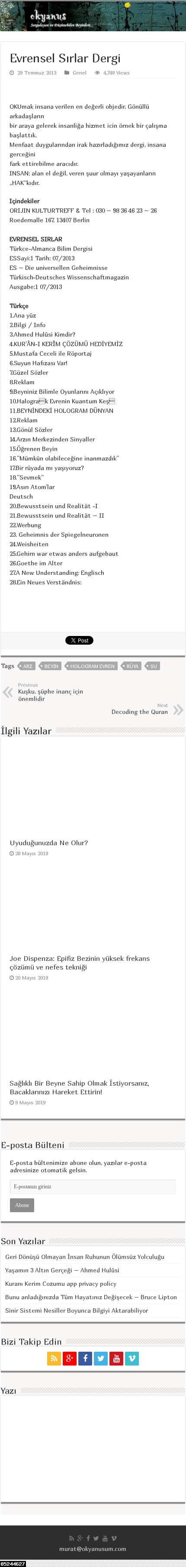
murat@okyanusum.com (92, 1548)
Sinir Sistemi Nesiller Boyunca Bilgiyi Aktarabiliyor (76, 1310)
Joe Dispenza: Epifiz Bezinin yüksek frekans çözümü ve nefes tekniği (80, 962)
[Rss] (54, 1359)
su (154, 666)
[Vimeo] (132, 1359)
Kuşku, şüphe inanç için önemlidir (50, 692)
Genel (80, 72)
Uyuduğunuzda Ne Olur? (49, 842)
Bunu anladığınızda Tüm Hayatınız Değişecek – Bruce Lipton (91, 1297)
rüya (132, 666)
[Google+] (70, 1359)
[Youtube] (116, 1359)
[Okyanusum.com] (93, 16)
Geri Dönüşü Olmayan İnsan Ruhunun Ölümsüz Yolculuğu (84, 1256)
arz (27, 666)
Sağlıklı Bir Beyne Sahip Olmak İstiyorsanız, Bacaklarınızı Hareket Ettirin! (79, 1087)
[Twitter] (101, 1359)
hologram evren (93, 666)
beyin (51, 666)
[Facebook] (85, 1359)
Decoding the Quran (140, 708)
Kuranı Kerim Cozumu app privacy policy (60, 1283)
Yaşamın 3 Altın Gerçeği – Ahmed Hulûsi (62, 1270)
